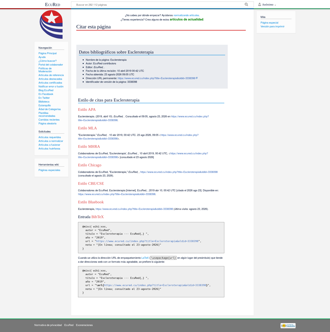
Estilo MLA (87, 128)
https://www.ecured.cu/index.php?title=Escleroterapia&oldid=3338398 (156, 78)
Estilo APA (87, 109)
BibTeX (97, 217)
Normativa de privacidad (48, 325)
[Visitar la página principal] (51, 24)
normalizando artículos (186, 15)
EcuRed (52, 4)
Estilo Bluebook (91, 202)
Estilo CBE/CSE (91, 183)
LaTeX (145, 257)
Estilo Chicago (89, 165)
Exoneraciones (84, 325)
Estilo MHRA (89, 146)
